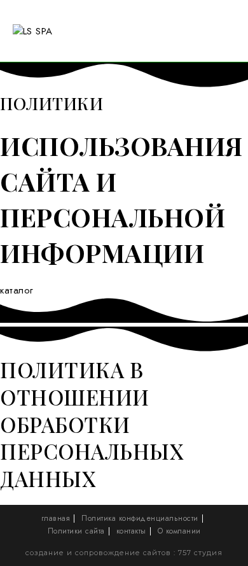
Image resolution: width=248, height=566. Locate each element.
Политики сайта (76, 531)
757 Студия (200, 552)
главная (56, 518)
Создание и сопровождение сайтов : (101, 552)
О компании (179, 531)
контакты (131, 531)
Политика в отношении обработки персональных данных (92, 424)
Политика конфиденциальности (139, 518)
